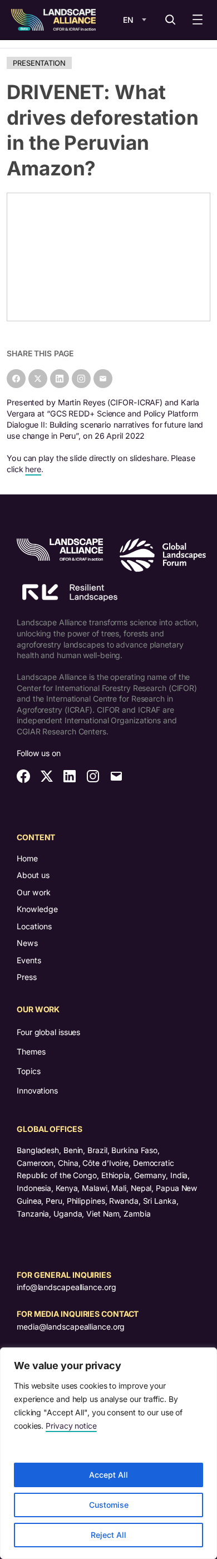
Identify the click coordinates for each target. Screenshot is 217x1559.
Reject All (108, 1535)
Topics (28, 1071)
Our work (34, 892)
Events (29, 960)
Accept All (108, 1474)
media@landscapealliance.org (71, 1326)
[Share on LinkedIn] (59, 378)
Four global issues (48, 1032)
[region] (108, 1453)
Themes (31, 1051)
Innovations (37, 1090)
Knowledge (37, 909)
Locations (34, 926)
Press (27, 977)
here (33, 469)
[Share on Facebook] (16, 378)
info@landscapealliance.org (66, 1287)
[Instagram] (81, 378)
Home (27, 858)
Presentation (39, 62)
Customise (109, 1504)
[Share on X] (37, 378)
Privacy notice (71, 1425)
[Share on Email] (102, 378)
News (27, 943)
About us (33, 875)
